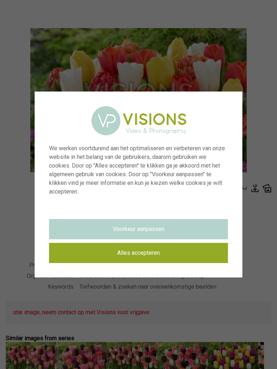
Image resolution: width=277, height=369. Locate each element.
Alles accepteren (138, 252)
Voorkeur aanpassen (138, 229)
